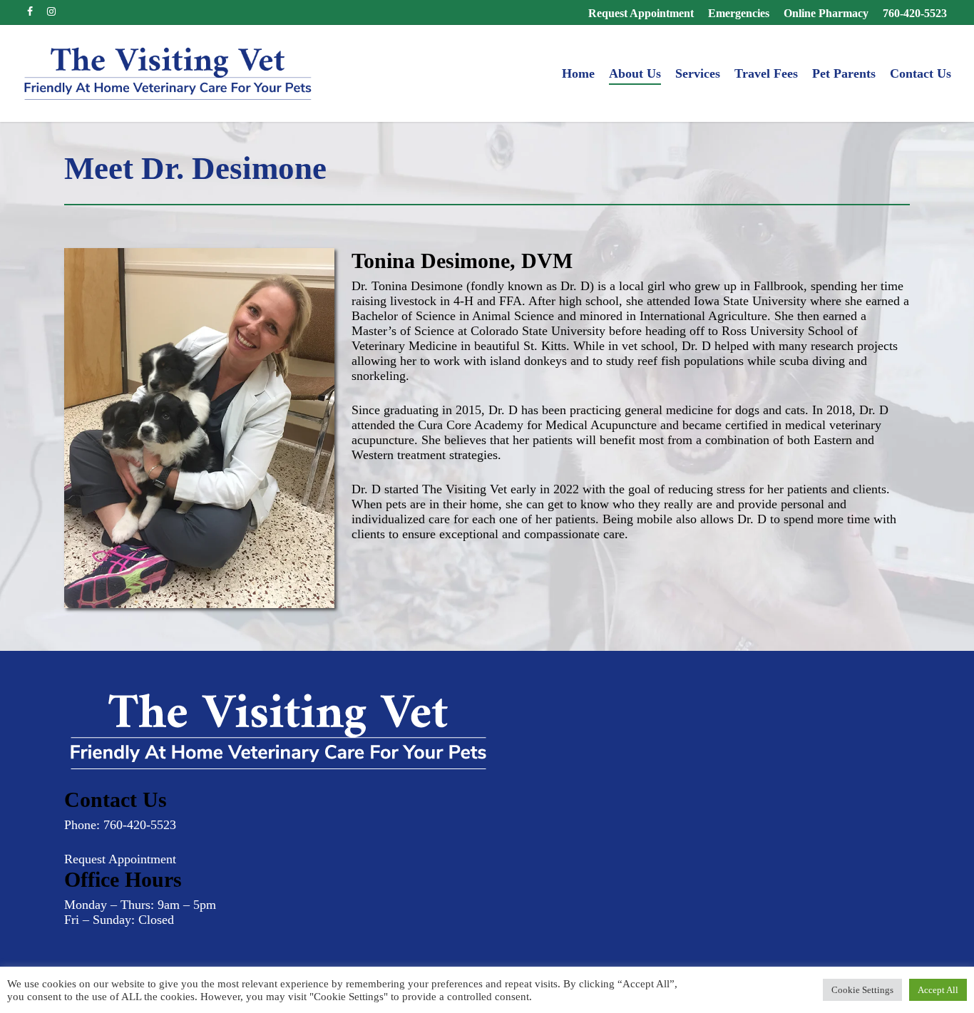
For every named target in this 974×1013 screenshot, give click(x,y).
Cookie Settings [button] (862, 989)
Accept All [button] (938, 989)
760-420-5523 (139, 825)
